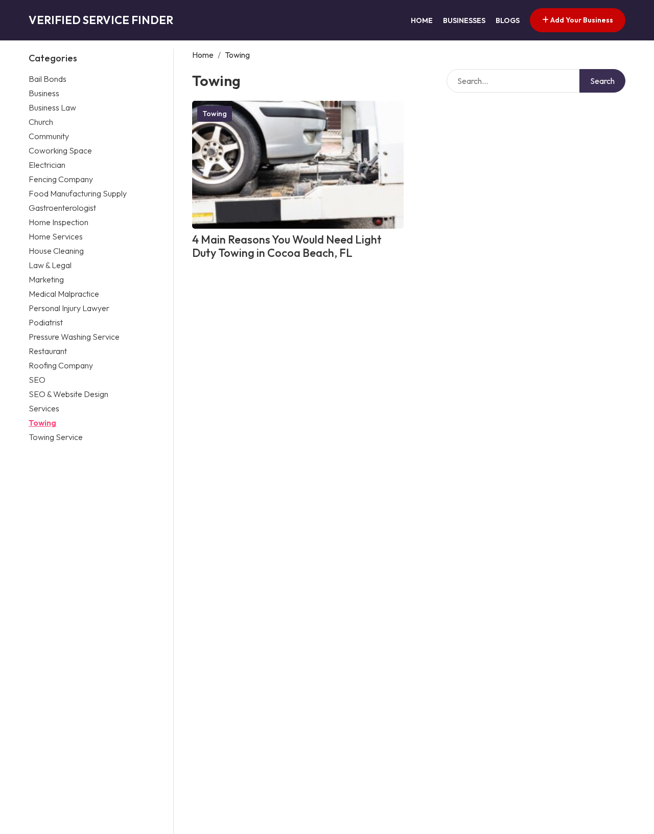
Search (602, 81)
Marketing (46, 279)
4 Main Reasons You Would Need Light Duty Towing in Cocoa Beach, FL (287, 246)
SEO (37, 380)
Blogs (508, 20)
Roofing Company (61, 365)
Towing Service (56, 437)
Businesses (464, 20)
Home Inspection (58, 222)
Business (44, 93)
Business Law (52, 107)
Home (422, 20)
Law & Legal (50, 265)
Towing (42, 423)
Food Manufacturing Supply (78, 193)
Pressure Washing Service (74, 337)
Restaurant (48, 351)
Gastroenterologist (62, 208)
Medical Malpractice (64, 294)
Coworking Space (60, 150)
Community (49, 136)
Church (41, 122)
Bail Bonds (47, 79)
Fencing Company (61, 179)
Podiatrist (46, 322)
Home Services (56, 236)
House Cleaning (56, 251)
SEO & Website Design (68, 394)
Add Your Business (581, 20)
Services (44, 408)
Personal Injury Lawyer (69, 308)
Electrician (47, 165)
